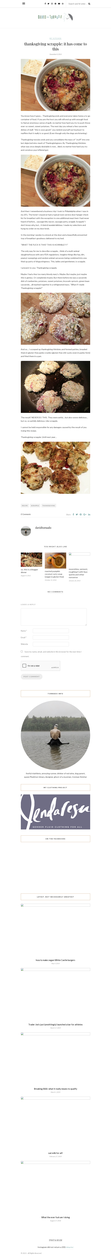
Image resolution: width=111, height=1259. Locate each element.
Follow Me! (70, 1247)
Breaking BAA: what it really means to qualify (55, 1088)
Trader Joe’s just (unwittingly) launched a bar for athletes (55, 1024)
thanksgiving (48, 505)
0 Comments (26, 514)
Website (24, 644)
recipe (25, 505)
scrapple (35, 505)
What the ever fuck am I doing (55, 1217)
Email (23, 637)
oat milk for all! (55, 1153)
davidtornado (43, 527)
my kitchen (55, 38)
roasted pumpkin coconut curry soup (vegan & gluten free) (54, 574)
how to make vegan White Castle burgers (55, 960)
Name (24, 631)
